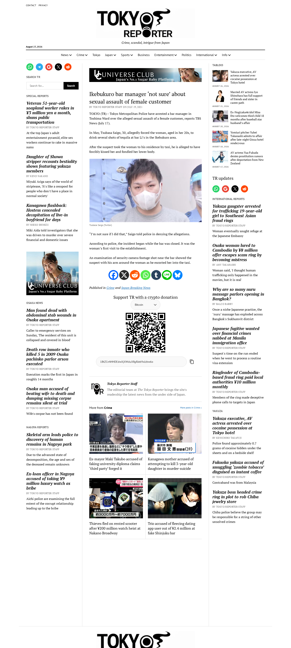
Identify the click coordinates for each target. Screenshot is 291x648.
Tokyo (96, 55)
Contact (31, 5)
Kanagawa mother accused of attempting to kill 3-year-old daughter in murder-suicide (171, 464)
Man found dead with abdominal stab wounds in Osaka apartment (51, 315)
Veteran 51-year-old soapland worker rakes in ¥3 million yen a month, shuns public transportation (50, 113)
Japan (109, 55)
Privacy (43, 5)
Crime (80, 55)
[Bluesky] (178, 275)
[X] (124, 275)
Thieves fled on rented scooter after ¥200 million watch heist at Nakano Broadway (115, 528)
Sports (125, 55)
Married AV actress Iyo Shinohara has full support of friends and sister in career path (246, 97)
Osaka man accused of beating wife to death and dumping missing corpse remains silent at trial (50, 395)
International (205, 55)
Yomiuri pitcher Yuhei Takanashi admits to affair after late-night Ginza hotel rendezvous (246, 138)
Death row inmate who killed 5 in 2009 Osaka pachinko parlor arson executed (47, 356)
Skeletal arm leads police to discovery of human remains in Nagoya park (52, 439)
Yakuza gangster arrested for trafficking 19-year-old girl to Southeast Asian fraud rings (237, 213)
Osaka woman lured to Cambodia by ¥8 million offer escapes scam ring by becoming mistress (237, 252)
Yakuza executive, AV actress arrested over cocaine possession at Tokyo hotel (243, 77)
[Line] (167, 275)
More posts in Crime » (191, 407)
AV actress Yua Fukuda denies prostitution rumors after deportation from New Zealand (247, 158)
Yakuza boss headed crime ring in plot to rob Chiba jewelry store (237, 497)
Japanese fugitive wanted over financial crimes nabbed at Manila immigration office (235, 335)
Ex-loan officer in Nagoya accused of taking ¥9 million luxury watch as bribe (50, 480)
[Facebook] (113, 275)
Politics (186, 55)
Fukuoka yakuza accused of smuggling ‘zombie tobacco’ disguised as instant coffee (238, 467)
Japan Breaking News (135, 287)
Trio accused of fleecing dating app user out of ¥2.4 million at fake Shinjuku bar (171, 528)
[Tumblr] (156, 275)
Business (144, 55)
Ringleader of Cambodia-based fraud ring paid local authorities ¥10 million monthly (237, 379)
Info (224, 55)
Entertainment (164, 55)
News (64, 55)
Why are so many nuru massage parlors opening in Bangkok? (238, 294)
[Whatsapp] (145, 275)
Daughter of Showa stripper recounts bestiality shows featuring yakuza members (51, 163)
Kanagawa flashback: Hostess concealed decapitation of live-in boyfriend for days (47, 212)
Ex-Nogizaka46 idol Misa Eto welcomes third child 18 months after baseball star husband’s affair (247, 117)
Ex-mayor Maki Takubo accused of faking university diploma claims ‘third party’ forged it (115, 464)
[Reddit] (135, 275)
